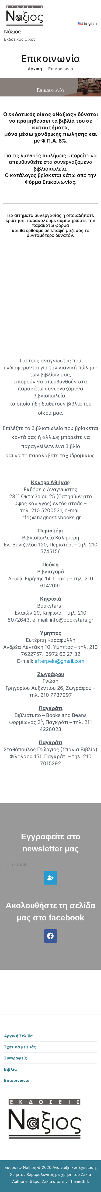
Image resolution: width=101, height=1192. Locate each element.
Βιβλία (10, 1069)
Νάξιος (12, 32)
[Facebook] (50, 936)
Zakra (47, 1181)
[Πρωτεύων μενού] (66, 23)
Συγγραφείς (15, 1058)
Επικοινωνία (16, 1080)
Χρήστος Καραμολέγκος (32, 1174)
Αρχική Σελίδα (18, 1036)
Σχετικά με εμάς (20, 1047)
